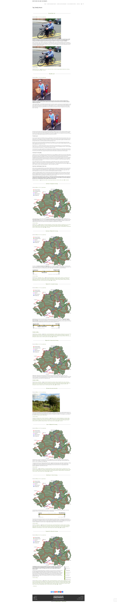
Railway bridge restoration (48, 583)
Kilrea (61, 334)
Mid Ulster (66, 469)
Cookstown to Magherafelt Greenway (52, 231)
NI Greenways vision (38, 418)
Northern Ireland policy (45, 418)
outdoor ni (36, 420)
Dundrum (53, 581)
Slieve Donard (37, 584)
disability (60, 69)
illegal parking (38, 70)
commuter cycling (56, 69)
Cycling (35, 225)
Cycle (68, 224)
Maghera (63, 334)
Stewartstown (69, 226)
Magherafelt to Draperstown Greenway (51, 340)
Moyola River (34, 335)
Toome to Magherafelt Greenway (51, 424)
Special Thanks (64, 601)
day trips (39, 581)
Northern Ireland (34, 226)
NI (40, 279)
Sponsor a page (81, 597)
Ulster (41, 227)
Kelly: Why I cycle (52, 73)
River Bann (67, 335)
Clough (48, 580)
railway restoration (57, 226)
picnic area (61, 526)
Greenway (67, 69)
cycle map (35, 278)
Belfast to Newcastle (38, 580)
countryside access (64, 224)
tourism (33, 227)
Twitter (35, 599)
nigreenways (44, 77)
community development (47, 224)
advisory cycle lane (44, 69)
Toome (33, 471)
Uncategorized (37, 524)
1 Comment (60, 584)
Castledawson (42, 468)
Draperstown (37, 334)
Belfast (49, 69)
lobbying (39, 419)
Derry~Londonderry (38, 277)
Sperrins (38, 336)
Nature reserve (39, 335)
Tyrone (36, 224)
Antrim (36, 468)
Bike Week (51, 69)
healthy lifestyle (50, 225)
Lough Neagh (68, 525)
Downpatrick (50, 581)
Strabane (40, 384)
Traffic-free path (37, 227)
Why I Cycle (37, 69)
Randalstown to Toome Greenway (51, 475)
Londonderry (67, 278)
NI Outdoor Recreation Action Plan (51, 388)
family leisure (64, 69)
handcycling (34, 70)
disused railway (43, 581)
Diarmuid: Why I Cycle (51, 13)
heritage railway (55, 225)
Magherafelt (65, 225)
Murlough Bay (49, 582)
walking (43, 227)
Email (36, 597)
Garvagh (44, 334)
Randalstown (34, 527)
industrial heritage (60, 225)
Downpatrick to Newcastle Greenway (52, 531)
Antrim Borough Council (48, 524)
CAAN (55, 418)
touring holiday (42, 584)
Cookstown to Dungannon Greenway (52, 183)
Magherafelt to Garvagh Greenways (52, 284)
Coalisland (42, 224)
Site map (82, 596)
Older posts (34, 586)
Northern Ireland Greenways (39, 1)
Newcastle (57, 582)
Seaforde (65, 583)
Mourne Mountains (44, 419)
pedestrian (53, 226)
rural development (63, 226)
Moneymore (38, 279)
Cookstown (59, 224)
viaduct (56, 527)
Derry (41, 278)
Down (47, 581)
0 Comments (44, 70)
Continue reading (35, 67)
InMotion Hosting (57, 601)
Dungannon (38, 225)
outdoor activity (48, 226)
